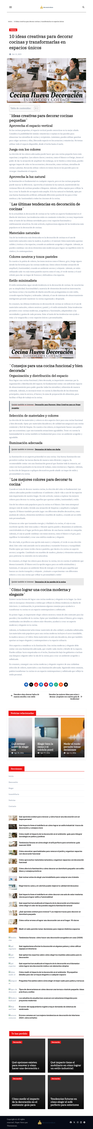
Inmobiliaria (14, 794)
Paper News (20, 1122)
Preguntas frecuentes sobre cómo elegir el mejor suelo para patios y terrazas (51, 981)
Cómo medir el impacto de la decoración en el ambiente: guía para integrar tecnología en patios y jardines (25, 1104)
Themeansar (12, 1125)
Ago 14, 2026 (71, 753)
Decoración (13, 782)
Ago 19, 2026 (45, 753)
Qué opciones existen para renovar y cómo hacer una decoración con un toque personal (27, 1067)
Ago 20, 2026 (19, 753)
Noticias (13, 30)
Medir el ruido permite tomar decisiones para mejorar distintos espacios (49, 929)
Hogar (11, 788)
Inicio (11, 776)
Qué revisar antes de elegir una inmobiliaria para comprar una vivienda (49, 877)
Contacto (12, 806)
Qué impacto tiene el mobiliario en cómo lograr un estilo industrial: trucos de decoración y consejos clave (66, 1068)
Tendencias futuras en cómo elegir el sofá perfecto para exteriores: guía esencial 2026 (65, 1103)
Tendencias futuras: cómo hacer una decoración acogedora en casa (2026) (51, 937)
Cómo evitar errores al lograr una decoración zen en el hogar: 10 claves (49, 920)
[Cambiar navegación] (10, 7)
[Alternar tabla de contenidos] (35, 108)
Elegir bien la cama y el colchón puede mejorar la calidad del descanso (48, 886)
